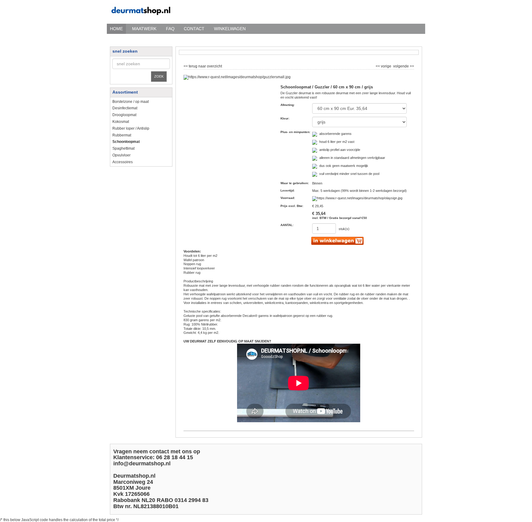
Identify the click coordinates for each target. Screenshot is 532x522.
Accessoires (122, 162)
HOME (116, 28)
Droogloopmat (124, 115)
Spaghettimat (123, 148)
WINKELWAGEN (230, 28)
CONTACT (194, 28)
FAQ (170, 28)
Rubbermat (121, 135)
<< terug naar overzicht (202, 65)
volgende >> (403, 65)
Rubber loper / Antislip (130, 128)
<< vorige (384, 65)
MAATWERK (144, 28)
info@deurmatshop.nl (142, 463)
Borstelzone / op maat (130, 101)
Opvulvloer (121, 155)
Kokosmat (120, 121)
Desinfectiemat (124, 108)
